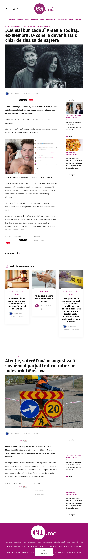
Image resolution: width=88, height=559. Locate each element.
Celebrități (17, 26)
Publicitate (12, 19)
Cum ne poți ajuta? (12, 546)
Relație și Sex (44, 291)
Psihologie (78, 19)
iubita (42, 240)
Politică (75, 117)
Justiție (20, 291)
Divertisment (34, 19)
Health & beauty (50, 19)
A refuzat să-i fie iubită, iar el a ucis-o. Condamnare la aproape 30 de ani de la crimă (17, 303)
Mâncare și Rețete (71, 154)
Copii (24, 26)
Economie (78, 115)
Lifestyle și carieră (62, 19)
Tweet (20, 440)
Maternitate (31, 26)
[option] (17, 298)
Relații (42, 19)
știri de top (46, 26)
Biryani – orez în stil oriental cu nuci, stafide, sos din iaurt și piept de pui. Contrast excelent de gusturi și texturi (74, 163)
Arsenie (36, 240)
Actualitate (20, 19)
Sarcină (39, 26)
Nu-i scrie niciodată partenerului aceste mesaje (44, 298)
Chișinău (16, 357)
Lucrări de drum (38, 490)
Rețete (71, 19)
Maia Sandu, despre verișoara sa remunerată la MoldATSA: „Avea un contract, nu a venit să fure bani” (74, 125)
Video (76, 156)
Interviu (68, 117)
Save (23, 322)
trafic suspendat (39, 494)
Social (27, 19)
